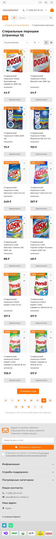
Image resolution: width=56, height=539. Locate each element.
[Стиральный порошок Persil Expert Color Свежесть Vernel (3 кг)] (41, 284)
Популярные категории (18, 479)
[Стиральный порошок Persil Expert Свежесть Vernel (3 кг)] (41, 341)
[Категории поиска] (14, 17)
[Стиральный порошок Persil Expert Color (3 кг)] (15, 284)
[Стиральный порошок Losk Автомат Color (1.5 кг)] (15, 172)
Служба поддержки (15, 472)
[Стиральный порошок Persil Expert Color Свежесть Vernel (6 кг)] (15, 341)
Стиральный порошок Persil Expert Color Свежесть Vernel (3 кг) (41, 303)
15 (22, 407)
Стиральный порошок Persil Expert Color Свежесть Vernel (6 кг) (15, 360)
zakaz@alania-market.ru (17, 497)
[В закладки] (24, 51)
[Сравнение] (46, 2)
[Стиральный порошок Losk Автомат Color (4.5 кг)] (41, 172)
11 (37, 400)
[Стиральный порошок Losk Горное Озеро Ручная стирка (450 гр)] (41, 227)
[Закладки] (40, 2)
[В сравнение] (24, 57)
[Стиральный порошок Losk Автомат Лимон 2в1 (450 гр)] (15, 227)
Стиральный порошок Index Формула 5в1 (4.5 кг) (40, 136)
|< (6, 400)
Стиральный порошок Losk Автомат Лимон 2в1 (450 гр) (14, 246)
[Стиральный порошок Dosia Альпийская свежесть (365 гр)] (15, 60)
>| (41, 407)
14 (16, 407)
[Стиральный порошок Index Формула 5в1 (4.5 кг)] (41, 118)
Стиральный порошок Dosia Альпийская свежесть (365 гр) (12, 80)
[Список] (51, 42)
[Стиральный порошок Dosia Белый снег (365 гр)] (41, 60)
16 (29, 407)
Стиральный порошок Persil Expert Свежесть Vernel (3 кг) (38, 360)
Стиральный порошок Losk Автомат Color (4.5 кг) (41, 190)
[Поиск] (51, 17)
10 (31, 400)
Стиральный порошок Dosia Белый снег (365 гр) (40, 78)
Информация (11, 464)
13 (50, 400)
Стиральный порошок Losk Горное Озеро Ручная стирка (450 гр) (41, 246)
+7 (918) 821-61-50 (13, 493)
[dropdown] (4, 2)
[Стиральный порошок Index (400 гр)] (15, 118)
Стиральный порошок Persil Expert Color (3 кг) (12, 302)
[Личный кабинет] (52, 2)
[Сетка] (46, 42)
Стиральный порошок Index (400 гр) (14, 136)
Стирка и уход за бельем (17, 25)
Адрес (8, 508)
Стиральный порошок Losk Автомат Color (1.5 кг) (14, 190)
